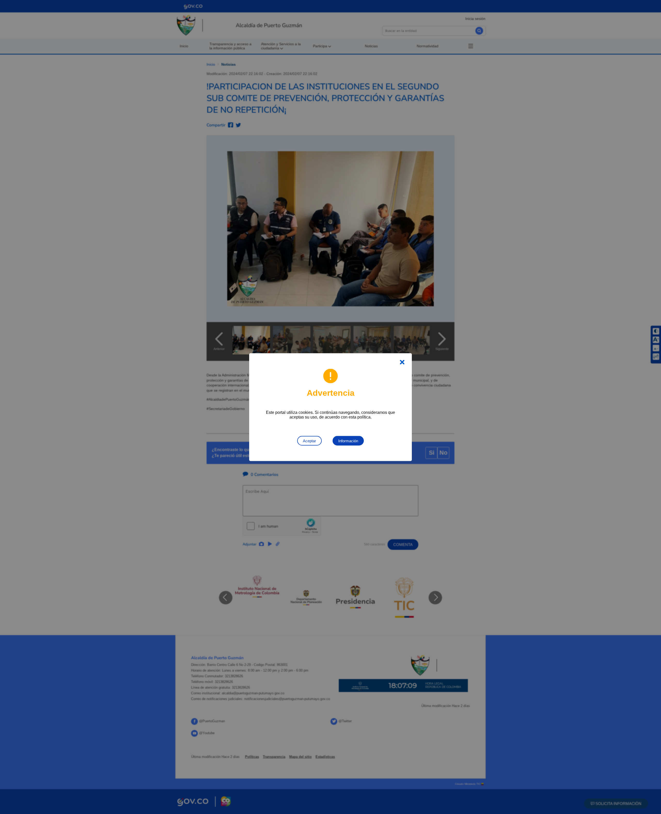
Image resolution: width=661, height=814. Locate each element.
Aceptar (309, 440)
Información (348, 440)
